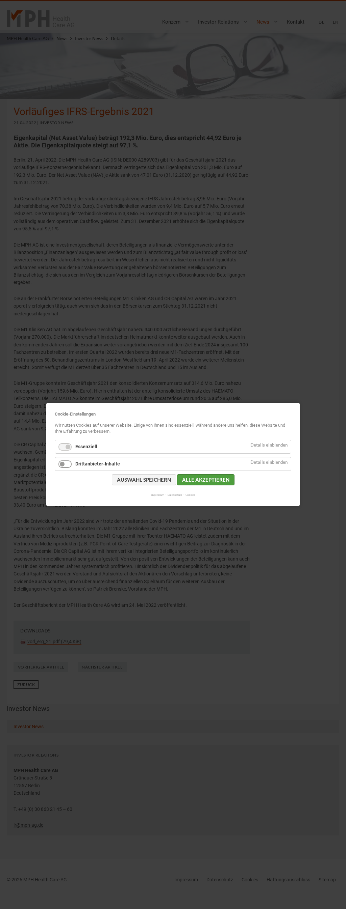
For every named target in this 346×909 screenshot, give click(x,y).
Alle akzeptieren (205, 480)
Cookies (190, 494)
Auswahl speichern (144, 480)
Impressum (157, 494)
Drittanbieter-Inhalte (97, 463)
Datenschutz (175, 494)
